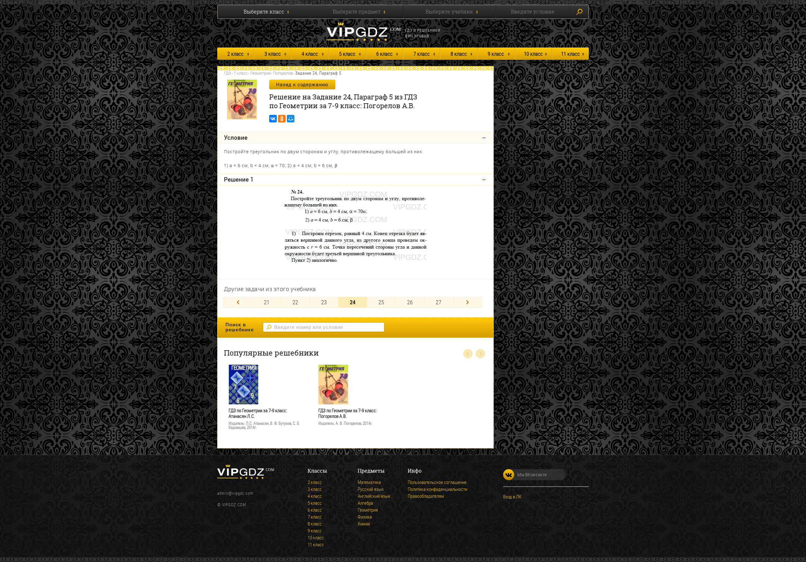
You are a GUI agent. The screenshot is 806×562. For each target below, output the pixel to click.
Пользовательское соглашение (437, 482)
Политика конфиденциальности (437, 489)
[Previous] (238, 302)
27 (438, 302)
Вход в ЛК (512, 496)
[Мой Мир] (290, 118)
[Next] (467, 302)
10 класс (533, 53)
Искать (579, 12)
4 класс (310, 53)
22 (295, 302)
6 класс (384, 53)
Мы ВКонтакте (532, 474)
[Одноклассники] (282, 118)
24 (352, 302)
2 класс (235, 53)
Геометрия (260, 73)
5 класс (347, 53)
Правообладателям (426, 496)
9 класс (496, 53)
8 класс (459, 53)
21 (267, 302)
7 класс (421, 53)
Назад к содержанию (302, 84)
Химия (364, 523)
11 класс (570, 53)
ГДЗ (227, 73)
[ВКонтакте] (273, 118)
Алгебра (365, 503)
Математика (369, 482)
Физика (365, 517)
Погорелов (283, 73)
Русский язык (371, 489)
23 (324, 302)
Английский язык (374, 496)
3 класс (272, 53)
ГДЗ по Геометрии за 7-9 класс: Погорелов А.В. (347, 413)
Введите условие (532, 11)
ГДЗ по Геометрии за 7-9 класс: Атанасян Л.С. (258, 413)
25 (381, 302)
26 (410, 302)
